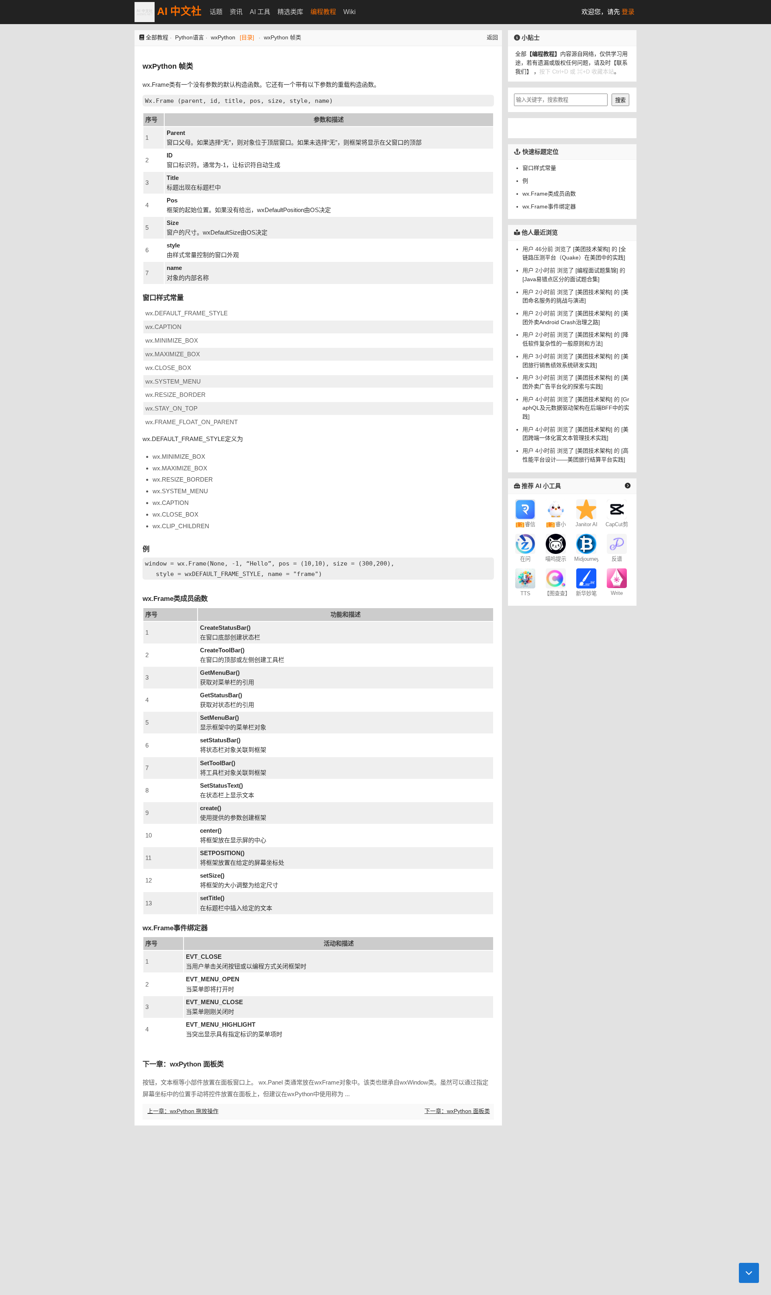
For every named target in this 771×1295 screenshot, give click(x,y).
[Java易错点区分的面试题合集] (561, 279)
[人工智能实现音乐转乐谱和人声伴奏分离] (617, 543)
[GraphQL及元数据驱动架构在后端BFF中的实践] (575, 407)
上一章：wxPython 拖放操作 (182, 1111)
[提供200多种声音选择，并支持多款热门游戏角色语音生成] (525, 578)
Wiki (349, 11)
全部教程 (157, 37)
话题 (216, 11)
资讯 (236, 11)
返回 (492, 37)
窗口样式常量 (539, 168)
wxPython (223, 37)
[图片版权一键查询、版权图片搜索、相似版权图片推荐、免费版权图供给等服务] (556, 578)
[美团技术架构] (590, 249)
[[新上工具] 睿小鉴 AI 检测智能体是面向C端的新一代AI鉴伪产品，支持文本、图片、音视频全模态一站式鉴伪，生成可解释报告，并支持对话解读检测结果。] (556, 509)
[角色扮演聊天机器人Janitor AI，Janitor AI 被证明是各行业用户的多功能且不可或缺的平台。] (586, 509)
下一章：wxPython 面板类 (457, 1111)
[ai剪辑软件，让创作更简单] (617, 509)
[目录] (247, 37)
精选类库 (290, 11)
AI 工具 (260, 11)
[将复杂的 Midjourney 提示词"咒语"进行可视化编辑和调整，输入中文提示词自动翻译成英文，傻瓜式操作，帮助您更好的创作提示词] (556, 543)
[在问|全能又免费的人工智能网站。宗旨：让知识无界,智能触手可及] (525, 543)
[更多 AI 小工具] (627, 485)
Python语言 (189, 37)
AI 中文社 (178, 11)
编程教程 (323, 11)
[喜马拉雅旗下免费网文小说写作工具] (617, 578)
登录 (628, 11)
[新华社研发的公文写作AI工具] (586, 578)
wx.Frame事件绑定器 (549, 206)
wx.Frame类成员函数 (549, 193)
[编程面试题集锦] (596, 270)
